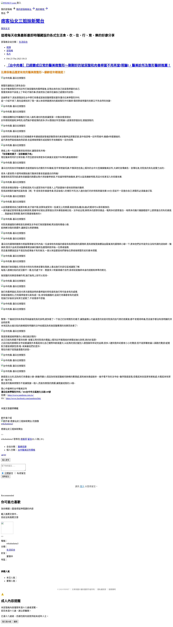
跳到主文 (5, 28)
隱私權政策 (101, 589)
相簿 (8, 47)
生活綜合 (23, 42)
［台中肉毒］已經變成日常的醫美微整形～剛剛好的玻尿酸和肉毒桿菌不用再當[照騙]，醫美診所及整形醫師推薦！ (88, 65)
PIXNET (66, 589)
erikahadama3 (7, 424)
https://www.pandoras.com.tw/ (21, 395)
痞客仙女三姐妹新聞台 (22, 21)
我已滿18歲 (6, 622)
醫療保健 (22, 447)
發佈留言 (5, 477)
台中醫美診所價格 (26, 450)
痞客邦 (24, 439)
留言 (30, 439)
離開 (15, 622)
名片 (8, 54)
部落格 (9, 51)
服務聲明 (112, 589)
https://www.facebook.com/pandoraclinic (23, 398)
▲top (3, 455)
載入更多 (5, 460)
